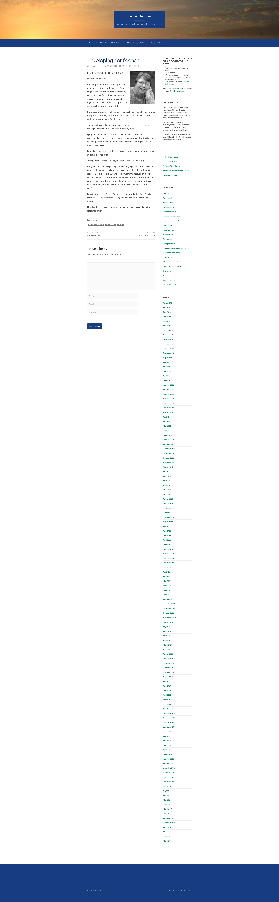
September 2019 (169, 672)
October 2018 (168, 722)
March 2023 (167, 490)
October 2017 (168, 777)
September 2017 (169, 782)
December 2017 (169, 768)
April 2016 (167, 836)
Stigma (165, 275)
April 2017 (167, 804)
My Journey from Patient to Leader (176, 171)
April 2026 (167, 321)
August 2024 (168, 412)
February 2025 (168, 385)
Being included (168, 202)
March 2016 (167, 841)
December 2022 (169, 503)
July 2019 (166, 681)
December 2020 (169, 604)
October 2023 (168, 458)
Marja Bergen (139, 16)
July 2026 (166, 307)
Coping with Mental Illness (173, 221)
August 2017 (168, 786)
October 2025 (168, 348)
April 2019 (167, 695)
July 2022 (166, 526)
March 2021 (167, 590)
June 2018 (167, 740)
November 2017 (169, 772)
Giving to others (169, 244)
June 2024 (167, 421)
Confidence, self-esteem (172, 216)
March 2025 (167, 380)
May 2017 (167, 800)
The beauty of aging (147, 234)
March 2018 (167, 754)
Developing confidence (113, 60)
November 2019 (169, 663)
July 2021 (166, 572)
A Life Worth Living (170, 161)
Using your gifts (169, 280)
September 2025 (169, 353)
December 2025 (169, 339)
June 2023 (167, 476)
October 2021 (168, 558)
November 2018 (169, 718)
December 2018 (169, 713)
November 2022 (169, 508)
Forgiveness (167, 239)
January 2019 (168, 709)
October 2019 (168, 668)
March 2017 (167, 809)
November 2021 (169, 554)
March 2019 (167, 699)
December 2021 (169, 549)
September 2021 (169, 563)
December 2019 (169, 658)
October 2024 (168, 403)
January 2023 (168, 499)
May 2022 (167, 535)
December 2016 (169, 823)
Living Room (130, 43)
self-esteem (110, 225)
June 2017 (167, 795)
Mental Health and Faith (172, 262)
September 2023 (169, 462)
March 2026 (167, 326)
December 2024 (169, 394)
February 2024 (168, 440)
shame (121, 225)
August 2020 (168, 622)
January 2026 (168, 335)
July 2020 (166, 627)
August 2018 (168, 731)
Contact (161, 43)
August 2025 (168, 358)
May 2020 (167, 636)
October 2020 (168, 613)
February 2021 (168, 595)
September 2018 (169, 727)
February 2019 (168, 704)
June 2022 (167, 531)
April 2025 (167, 376)
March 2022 (167, 544)
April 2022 (167, 540)
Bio (151, 43)
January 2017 (168, 818)
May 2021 (167, 581)
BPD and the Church (170, 175)
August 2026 (168, 303)
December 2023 (169, 449)
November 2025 (169, 344)
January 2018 (168, 763)
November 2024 (169, 399)
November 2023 (169, 453)
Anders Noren (181, 890)
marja (122, 66)
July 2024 (166, 417)
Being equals (168, 198)
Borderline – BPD (169, 207)
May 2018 (167, 745)
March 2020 (167, 645)
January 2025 (168, 389)
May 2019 (167, 690)
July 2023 (166, 471)
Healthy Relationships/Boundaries (176, 248)
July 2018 (166, 736)
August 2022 (168, 522)
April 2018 (167, 750)
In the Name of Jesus (170, 157)
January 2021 (168, 599)
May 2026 (167, 316)
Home (91, 43)
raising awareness (96, 225)
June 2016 (167, 827)
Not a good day (93, 234)
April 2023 (167, 485)
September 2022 (169, 517)
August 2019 (168, 677)
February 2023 (168, 494)
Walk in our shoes (169, 285)
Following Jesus (169, 234)
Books (142, 43)
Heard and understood (171, 253)
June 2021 (167, 576)
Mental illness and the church (174, 266)
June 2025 (167, 367)
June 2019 (167, 686)
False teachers (168, 230)
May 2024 (167, 426)
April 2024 (167, 430)
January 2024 (168, 444)
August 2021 (168, 567)
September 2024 (169, 408)
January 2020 (168, 654)
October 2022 (168, 513)
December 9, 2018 (94, 66)
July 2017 (166, 791)
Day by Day (167, 225)
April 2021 (167, 585)
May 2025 (167, 371)
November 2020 (169, 608)
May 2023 (167, 481)
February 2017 (168, 813)
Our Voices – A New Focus (109, 43)
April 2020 (167, 640)
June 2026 (167, 312)
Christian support (169, 212)
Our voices (167, 271)
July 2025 (166, 362)
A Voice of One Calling (171, 166)
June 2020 (167, 631)
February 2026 (168, 330)
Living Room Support (177, 91)
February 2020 (168, 649)
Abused (166, 193)
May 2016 (167, 832)
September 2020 (169, 617)
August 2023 (168, 467)
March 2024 (167, 435)
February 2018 (168, 759)
